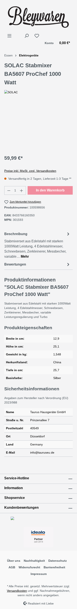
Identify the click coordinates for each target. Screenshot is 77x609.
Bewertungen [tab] (15, 264)
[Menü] (9, 36)
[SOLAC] (38, 92)
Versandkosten (17, 590)
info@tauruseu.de (42, 452)
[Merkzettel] (37, 36)
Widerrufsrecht (29, 567)
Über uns (13, 560)
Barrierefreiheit (54, 567)
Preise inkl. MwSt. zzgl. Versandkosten (30, 170)
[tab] (37, 245)
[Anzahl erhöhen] (21, 190)
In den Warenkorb (50, 190)
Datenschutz (57, 560)
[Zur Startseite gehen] (38, 16)
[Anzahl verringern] (8, 190)
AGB (12, 567)
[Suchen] (26, 36)
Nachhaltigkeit (34, 560)
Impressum (39, 574)
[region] (38, 127)
